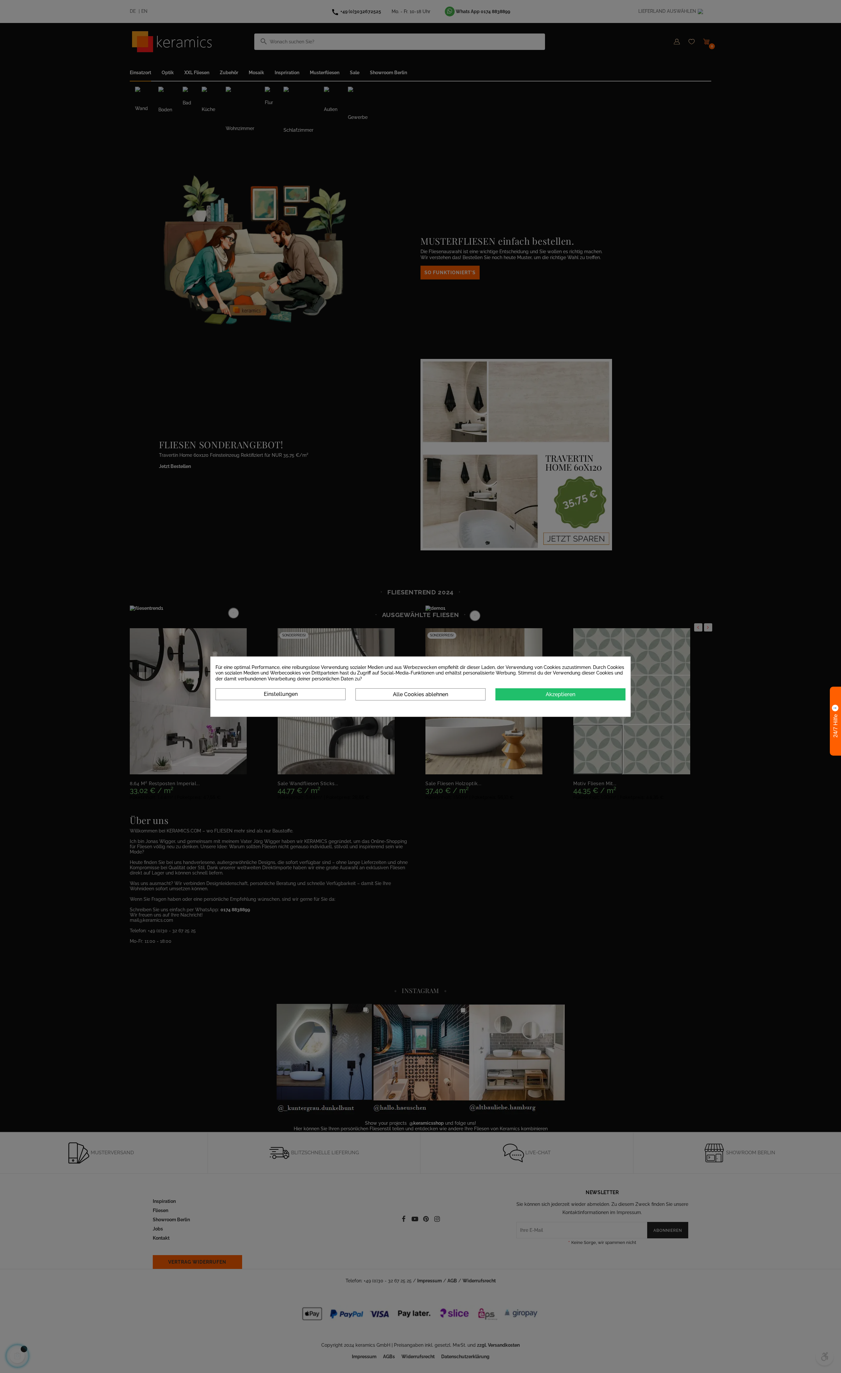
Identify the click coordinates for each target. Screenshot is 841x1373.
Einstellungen (281, 694)
